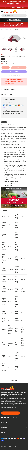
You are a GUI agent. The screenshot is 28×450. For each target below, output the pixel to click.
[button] (25, 11)
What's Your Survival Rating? (10, 413)
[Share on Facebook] (8, 94)
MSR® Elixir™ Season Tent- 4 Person (11, 29)
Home (2, 29)
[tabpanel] (14, 249)
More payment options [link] (14, 75)
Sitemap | (6, 446)
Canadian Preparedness (15, 446)
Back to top (14, 380)
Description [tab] (4, 121)
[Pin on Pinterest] (11, 94)
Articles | (3, 446)
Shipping (3, 63)
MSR (2, 54)
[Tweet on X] (5, 94)
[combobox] (14, 15)
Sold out (19, 67)
